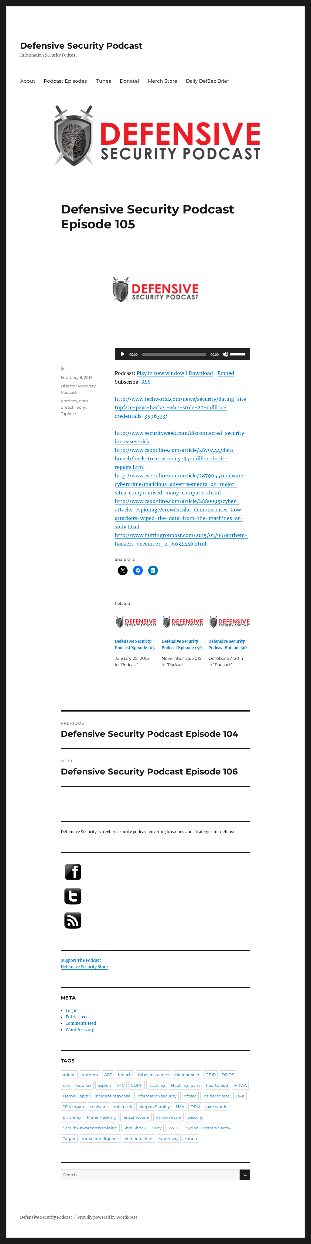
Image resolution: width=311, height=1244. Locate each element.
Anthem (69, 400)
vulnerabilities (139, 1138)
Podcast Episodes (65, 81)
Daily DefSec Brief (207, 81)
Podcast (69, 392)
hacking (157, 1085)
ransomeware (135, 1117)
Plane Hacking (101, 1117)
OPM (195, 1106)
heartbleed (217, 1085)
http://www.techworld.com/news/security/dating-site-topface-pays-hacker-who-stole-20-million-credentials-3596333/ (182, 407)
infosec (190, 1095)
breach (125, 1074)
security (195, 1117)
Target (69, 1138)
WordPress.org (80, 1029)
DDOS (228, 1074)
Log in (72, 1010)
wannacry (169, 1138)
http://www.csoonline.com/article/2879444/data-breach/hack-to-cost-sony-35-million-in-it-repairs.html (175, 458)
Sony (81, 407)
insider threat (216, 1095)
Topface (68, 413)
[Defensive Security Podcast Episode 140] (183, 622)
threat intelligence (100, 1138)
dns (66, 1085)
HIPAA (240, 1085)
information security (156, 1095)
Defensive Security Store (84, 966)
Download (201, 373)
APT (108, 1074)
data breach (187, 1074)
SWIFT (174, 1127)
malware (99, 1106)
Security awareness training (90, 1127)
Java (239, 1095)
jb (63, 368)
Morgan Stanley (154, 1106)
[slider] (238, 353)
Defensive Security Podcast (81, 45)
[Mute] (225, 354)
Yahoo (191, 1138)
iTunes (103, 81)
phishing (72, 1117)
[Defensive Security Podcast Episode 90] (229, 622)
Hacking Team (185, 1085)
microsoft (123, 1106)
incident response (112, 1095)
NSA (180, 1106)
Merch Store (162, 81)
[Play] (123, 354)
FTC (121, 1085)
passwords (216, 1106)
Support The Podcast (81, 960)
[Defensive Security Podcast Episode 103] (136, 622)
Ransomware (169, 1117)
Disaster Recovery (78, 385)
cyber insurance (153, 1074)
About (27, 81)
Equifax (83, 1085)
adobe (69, 1074)
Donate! (129, 81)
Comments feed (81, 1023)
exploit (104, 1085)
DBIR (210, 1074)
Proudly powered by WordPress (107, 1217)
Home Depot (76, 1095)
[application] (182, 354)
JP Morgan (73, 1106)
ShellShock (135, 1127)
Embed (225, 373)
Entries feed (77, 1017)
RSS (146, 382)
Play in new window (160, 373)
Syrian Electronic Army (208, 1127)
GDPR (136, 1085)
